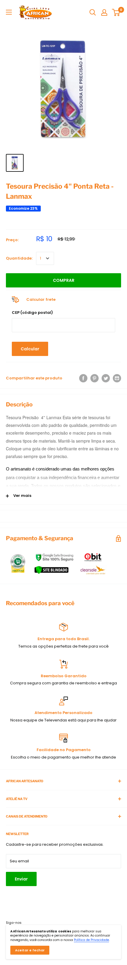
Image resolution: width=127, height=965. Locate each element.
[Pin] (94, 378)
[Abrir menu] (9, 12)
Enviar (21, 879)
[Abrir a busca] (92, 12)
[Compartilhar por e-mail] (117, 378)
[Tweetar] (106, 378)
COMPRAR (63, 280)
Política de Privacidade (91, 940)
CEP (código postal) (32, 312)
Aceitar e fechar (30, 950)
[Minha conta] (104, 12)
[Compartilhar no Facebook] (83, 378)
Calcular (30, 349)
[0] (116, 12)
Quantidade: (19, 258)
